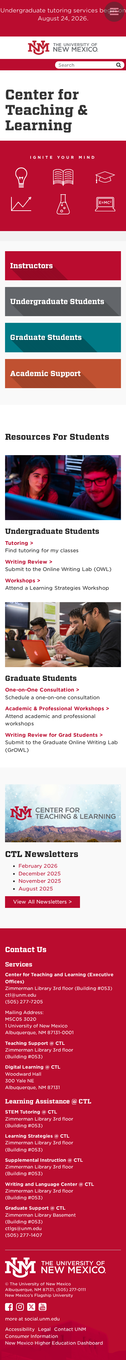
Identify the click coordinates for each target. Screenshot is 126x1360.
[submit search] (118, 65)
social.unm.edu (42, 1318)
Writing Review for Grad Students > (54, 735)
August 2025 (35, 889)
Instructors (31, 266)
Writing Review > (28, 562)
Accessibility (20, 1329)
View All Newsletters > (42, 902)
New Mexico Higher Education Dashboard (54, 1343)
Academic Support (45, 373)
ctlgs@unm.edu (23, 1228)
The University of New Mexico (63, 48)
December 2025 (39, 874)
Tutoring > (19, 543)
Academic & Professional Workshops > (57, 709)
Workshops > (22, 581)
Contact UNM (70, 1329)
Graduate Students (46, 337)
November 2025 (39, 881)
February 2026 (37, 866)
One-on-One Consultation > (42, 690)
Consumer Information (31, 1336)
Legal (44, 1329)
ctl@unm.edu (20, 995)
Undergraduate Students (57, 301)
